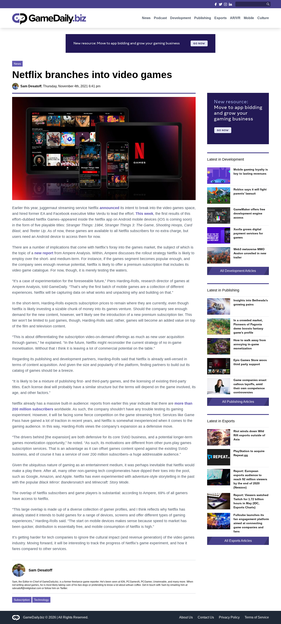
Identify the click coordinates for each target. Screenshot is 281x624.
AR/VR (235, 18)
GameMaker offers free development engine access (249, 213)
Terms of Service (257, 617)
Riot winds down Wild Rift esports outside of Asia (249, 435)
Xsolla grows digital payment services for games (248, 233)
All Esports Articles (238, 540)
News (146, 18)
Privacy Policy (229, 617)
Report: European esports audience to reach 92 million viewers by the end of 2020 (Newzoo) (250, 479)
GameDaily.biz (33, 617)
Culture (263, 18)
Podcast (160, 18)
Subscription (22, 599)
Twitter (63, 588)
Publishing (202, 18)
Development (180, 18)
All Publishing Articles (238, 401)
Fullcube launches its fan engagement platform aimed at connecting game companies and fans (251, 523)
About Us (186, 617)
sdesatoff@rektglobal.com (26, 588)
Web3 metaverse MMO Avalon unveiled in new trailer (249, 253)
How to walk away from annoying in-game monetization (249, 344)
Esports (220, 18)
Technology (41, 599)
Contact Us (206, 617)
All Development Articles (238, 271)
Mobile (249, 18)
